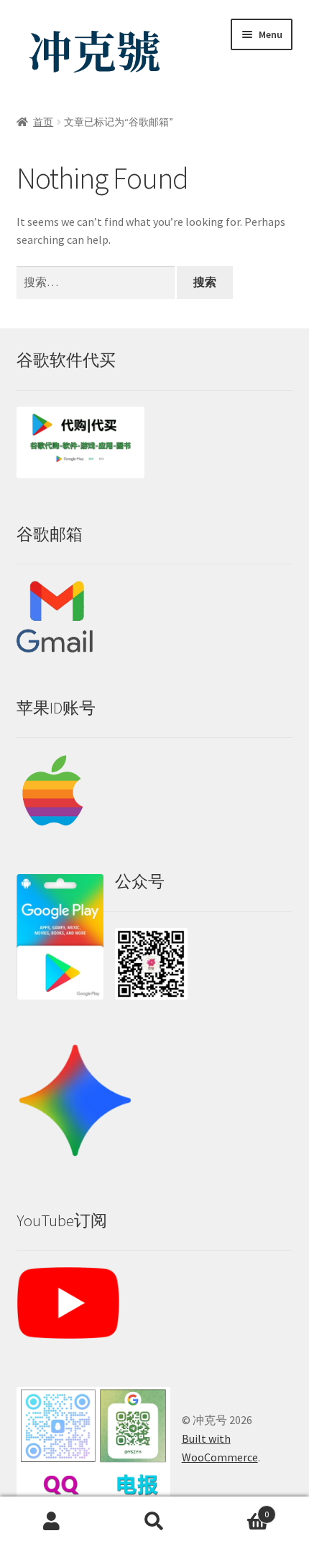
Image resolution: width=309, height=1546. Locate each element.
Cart (237, 1509)
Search (154, 1521)
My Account (51, 1521)
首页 (43, 121)
